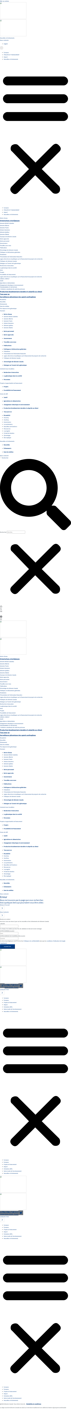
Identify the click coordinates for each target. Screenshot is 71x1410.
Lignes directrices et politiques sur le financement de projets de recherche (21, 277)
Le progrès (7, 431)
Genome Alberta (4, 225)
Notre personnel (4, 241)
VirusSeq (6, 417)
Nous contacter (4, 40)
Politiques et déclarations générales (10, 252)
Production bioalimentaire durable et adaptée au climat (21, 292)
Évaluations (3, 254)
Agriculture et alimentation (7, 283)
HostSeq (6, 420)
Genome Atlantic (4, 234)
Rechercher (3, 532)
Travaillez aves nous (10, 342)
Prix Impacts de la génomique (8, 308)
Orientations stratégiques (10, 221)
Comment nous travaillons (7, 369)
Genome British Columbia (7, 223)
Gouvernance (3, 243)
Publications (3, 248)
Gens (1, 270)
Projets (2, 272)
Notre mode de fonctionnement (12, 1009)
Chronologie (7, 435)
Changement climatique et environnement (11, 285)
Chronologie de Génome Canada (9, 250)
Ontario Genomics (5, 230)
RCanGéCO (3, 299)
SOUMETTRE (7, 946)
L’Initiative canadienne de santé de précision (12, 289)
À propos (6, 52)
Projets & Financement (10, 1002)
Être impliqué (7, 437)
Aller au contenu (4, 1)
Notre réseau (3, 218)
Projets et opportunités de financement (11, 383)
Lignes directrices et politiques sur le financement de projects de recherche (21, 259)
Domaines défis (8, 1007)
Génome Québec (4, 232)
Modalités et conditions (33, 1404)
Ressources (7, 429)
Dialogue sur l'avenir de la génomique (10, 263)
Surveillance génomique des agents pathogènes (18, 297)
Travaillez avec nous (5, 245)
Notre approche (4, 239)
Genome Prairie (4, 228)
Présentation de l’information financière (11, 257)
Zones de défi (4, 394)
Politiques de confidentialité (31, 941)
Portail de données (9, 433)
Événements (3, 304)
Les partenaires (8, 424)
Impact (6, 57)
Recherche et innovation (7, 265)
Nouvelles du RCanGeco (10, 426)
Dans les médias (4, 306)
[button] (35, 133)
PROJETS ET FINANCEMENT (11, 55)
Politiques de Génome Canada (8, 261)
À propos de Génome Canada (8, 236)
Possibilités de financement (8, 274)
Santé (1, 281)
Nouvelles (3, 302)
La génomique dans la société (8, 268)
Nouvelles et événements (7, 38)
